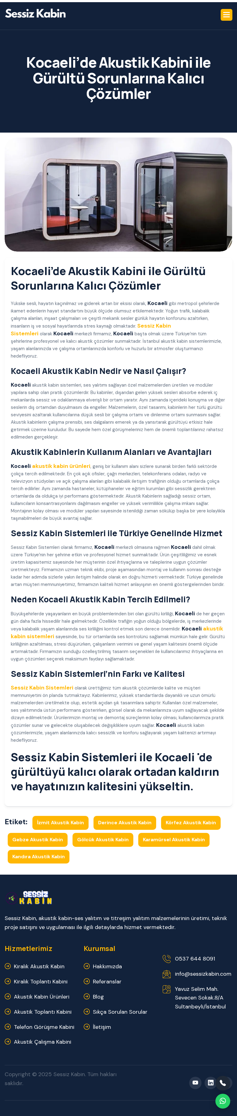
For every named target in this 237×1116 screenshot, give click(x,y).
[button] (226, 15)
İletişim (102, 1027)
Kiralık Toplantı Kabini (41, 981)
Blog (98, 996)
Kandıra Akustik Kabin (38, 856)
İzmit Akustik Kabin (60, 822)
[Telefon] (222, 1083)
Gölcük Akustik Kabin (103, 839)
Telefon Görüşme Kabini (44, 1027)
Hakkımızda (107, 966)
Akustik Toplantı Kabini (43, 1012)
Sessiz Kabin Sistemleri (42, 687)
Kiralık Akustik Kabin (39, 966)
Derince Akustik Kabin (125, 822)
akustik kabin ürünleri (61, 466)
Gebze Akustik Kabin (37, 839)
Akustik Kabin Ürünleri (41, 996)
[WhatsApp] (222, 1101)
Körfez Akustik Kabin (191, 822)
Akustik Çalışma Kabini (42, 1042)
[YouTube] (195, 1083)
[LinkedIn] (211, 1083)
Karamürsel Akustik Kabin (174, 839)
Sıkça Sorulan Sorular (120, 1012)
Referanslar (107, 981)
